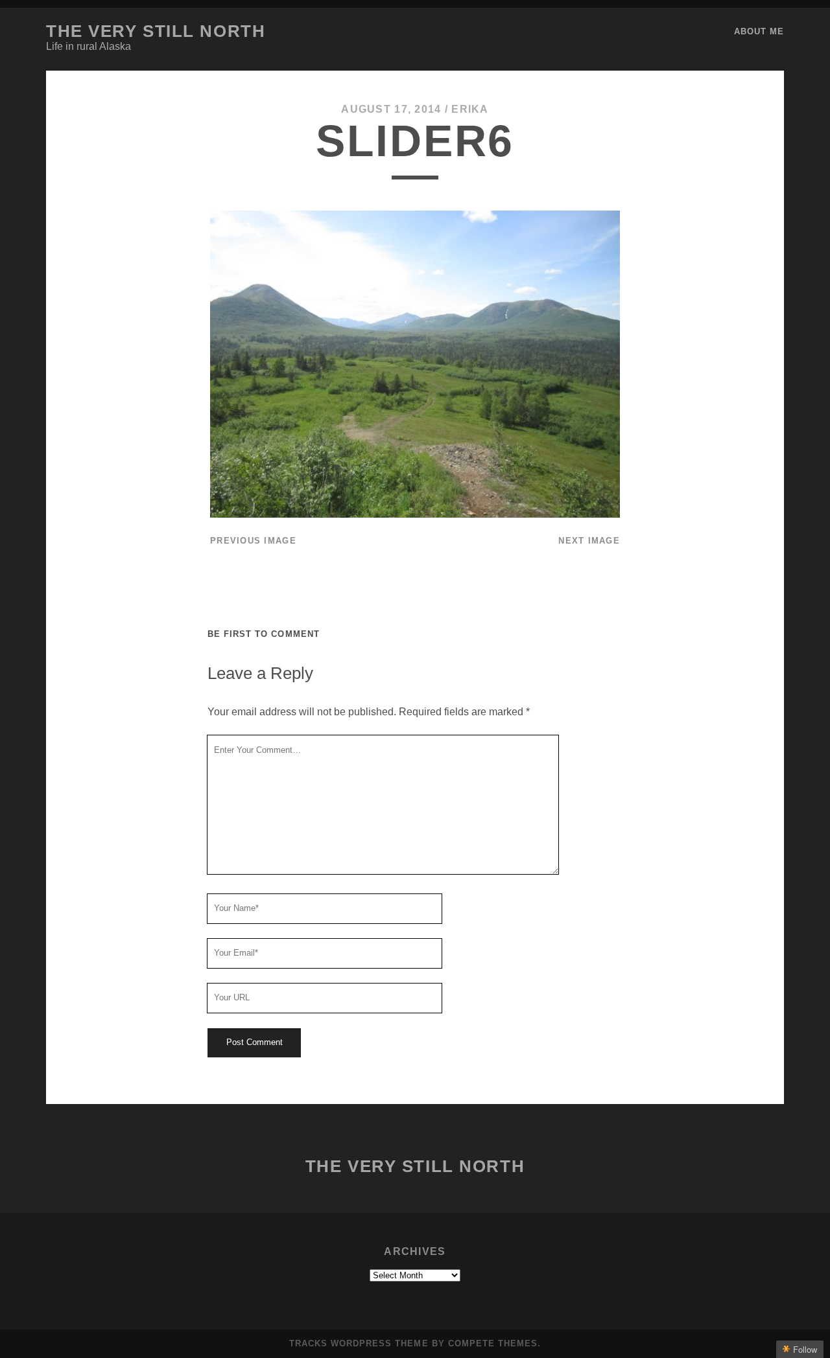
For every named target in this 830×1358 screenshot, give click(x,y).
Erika (469, 109)
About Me (759, 31)
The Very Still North (155, 31)
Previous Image (253, 541)
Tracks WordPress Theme (359, 1343)
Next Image (589, 541)
